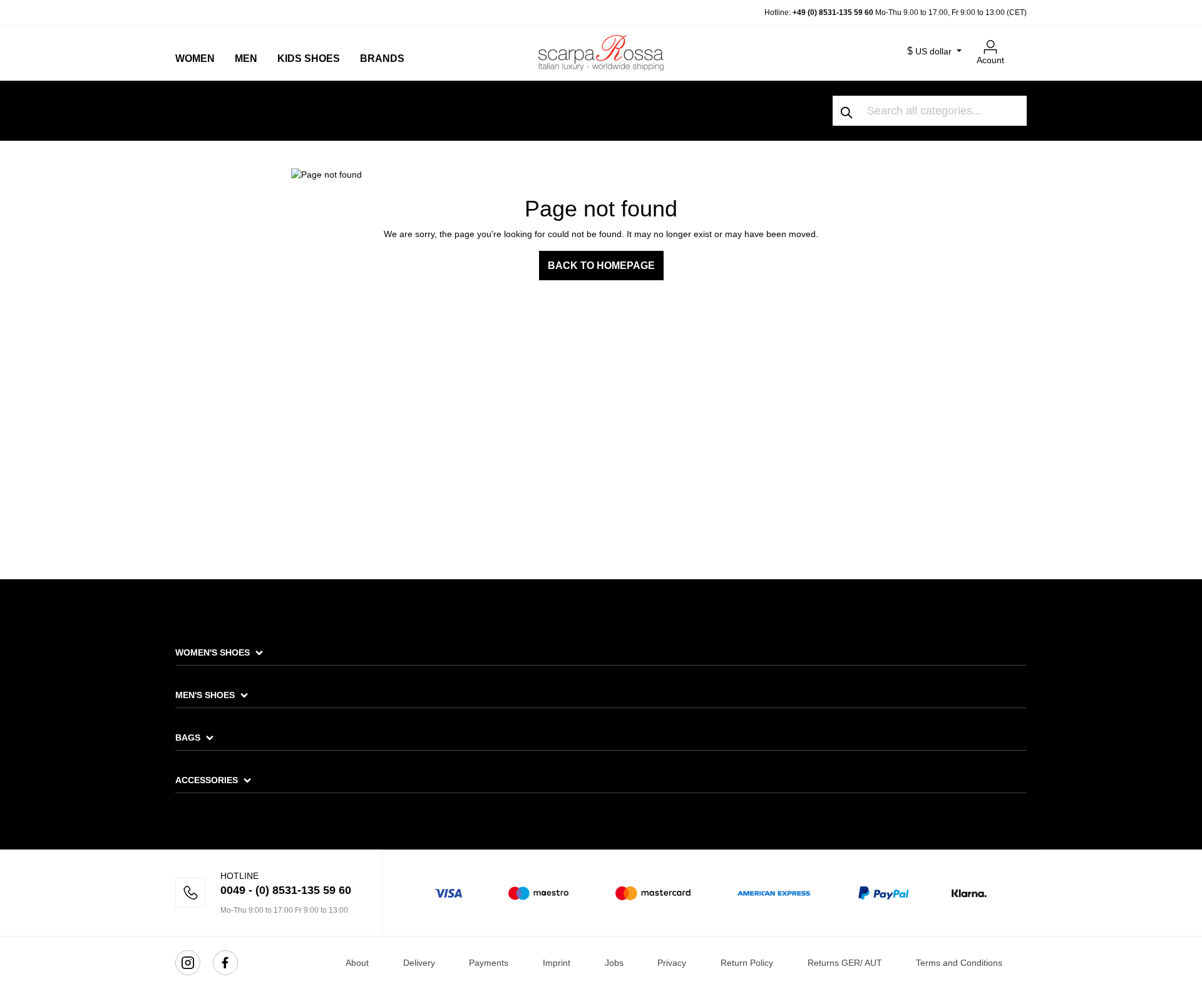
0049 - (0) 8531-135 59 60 (285, 890)
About (357, 963)
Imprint (556, 963)
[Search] (847, 111)
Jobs (614, 963)
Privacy (671, 963)
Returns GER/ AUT (845, 963)
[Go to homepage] (601, 53)
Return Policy (747, 963)
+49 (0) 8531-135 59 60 (833, 12)
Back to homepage (601, 265)
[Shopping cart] (1019, 42)
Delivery (419, 963)
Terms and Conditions (959, 963)
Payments (488, 963)
